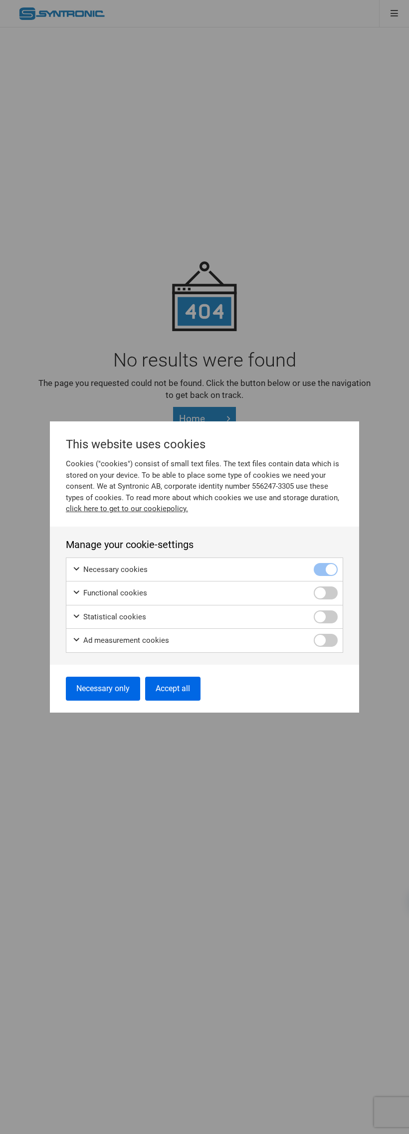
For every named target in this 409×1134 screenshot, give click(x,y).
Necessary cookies (114, 569)
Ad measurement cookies (125, 640)
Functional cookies (114, 592)
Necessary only (103, 688)
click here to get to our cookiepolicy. (127, 508)
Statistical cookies (113, 616)
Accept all (173, 688)
